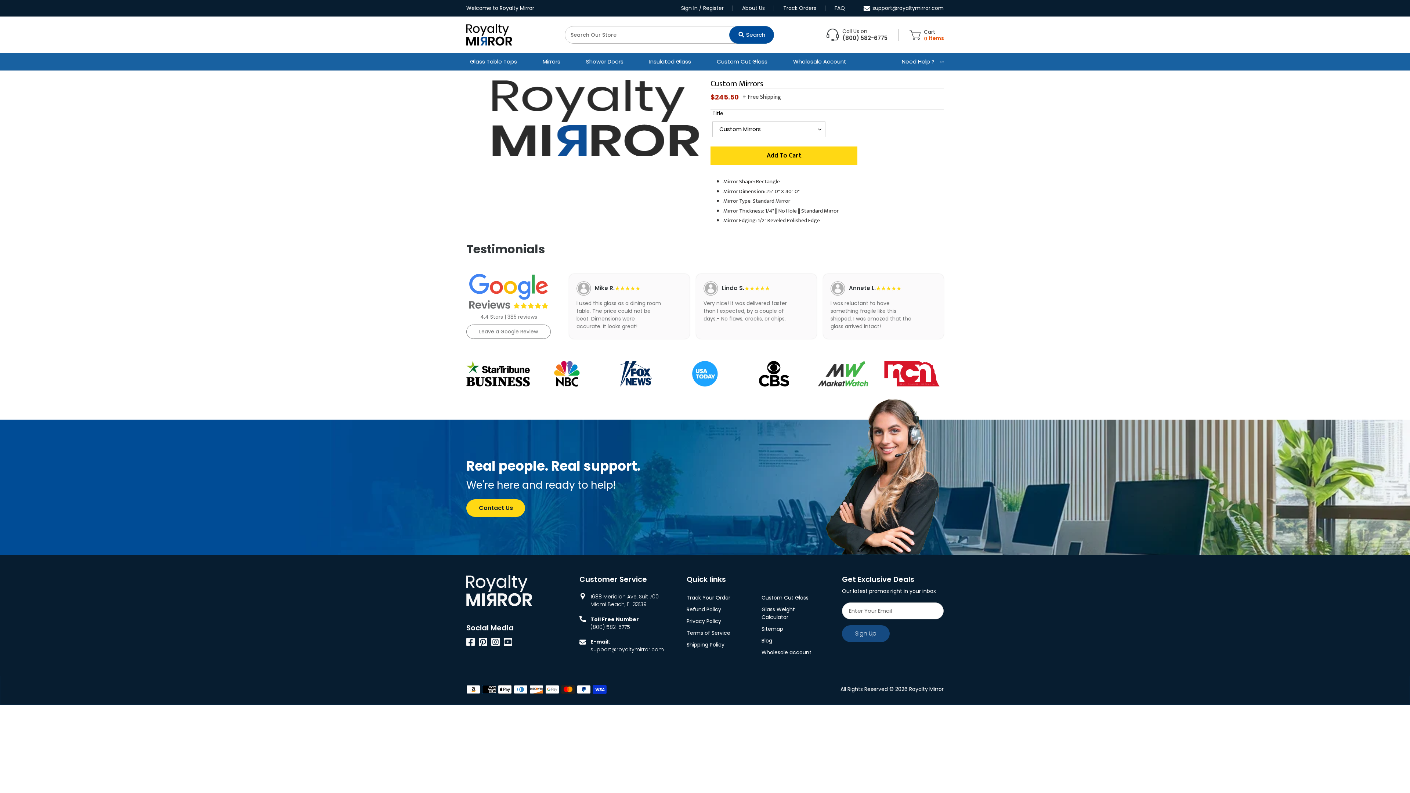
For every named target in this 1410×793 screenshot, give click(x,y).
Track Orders (799, 8)
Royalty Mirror (926, 689)
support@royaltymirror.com (908, 8)
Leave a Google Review (508, 331)
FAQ (840, 8)
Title (717, 113)
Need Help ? (918, 61)
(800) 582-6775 (610, 627)
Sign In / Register (702, 8)
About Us (753, 8)
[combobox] (669, 35)
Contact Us (496, 508)
